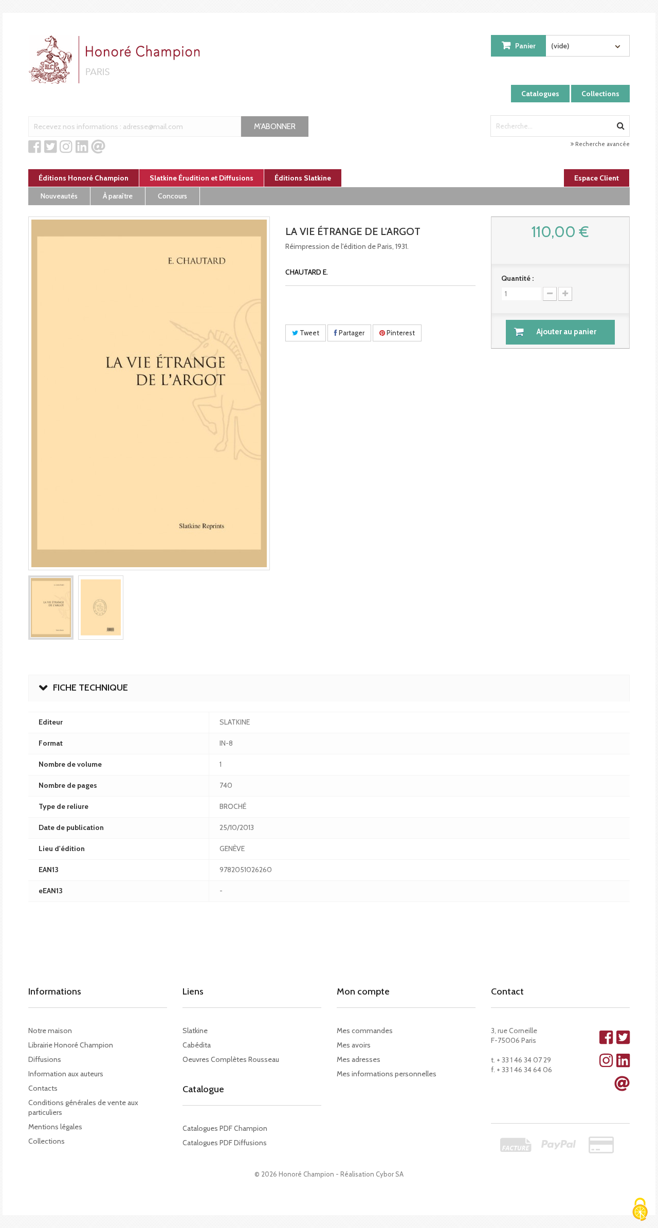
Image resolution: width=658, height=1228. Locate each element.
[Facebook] (34, 147)
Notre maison (50, 1030)
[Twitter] (50, 147)
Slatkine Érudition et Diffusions (201, 178)
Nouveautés (59, 196)
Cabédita (196, 1045)
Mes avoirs (354, 1045)
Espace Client (596, 178)
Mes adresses (358, 1059)
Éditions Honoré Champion (84, 178)
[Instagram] (66, 147)
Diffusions (44, 1059)
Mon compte (363, 991)
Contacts (43, 1088)
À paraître (118, 196)
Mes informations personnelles (386, 1073)
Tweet (308, 333)
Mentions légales (55, 1126)
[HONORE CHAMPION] (116, 59)
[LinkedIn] (82, 147)
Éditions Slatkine (303, 178)
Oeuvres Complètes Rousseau (230, 1059)
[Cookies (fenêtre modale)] (640, 1210)
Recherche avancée (602, 144)
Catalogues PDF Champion (224, 1128)
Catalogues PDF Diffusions (224, 1142)
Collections (600, 93)
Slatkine (195, 1030)
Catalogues (540, 93)
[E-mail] (98, 147)
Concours (172, 196)
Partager (350, 333)
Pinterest (400, 333)
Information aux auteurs (65, 1073)
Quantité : (517, 278)
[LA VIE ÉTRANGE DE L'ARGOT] (51, 607)
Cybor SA (390, 1174)
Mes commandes (365, 1030)
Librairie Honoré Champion (70, 1045)
